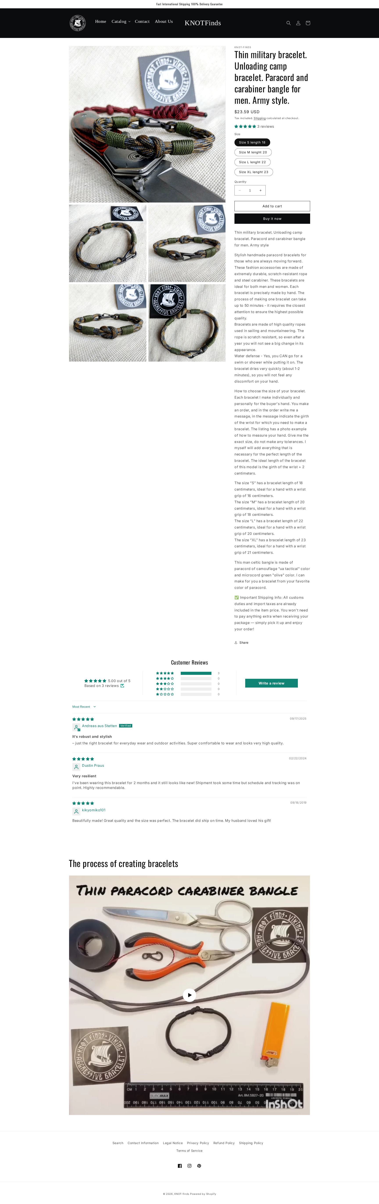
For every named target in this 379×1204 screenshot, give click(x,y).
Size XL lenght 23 (253, 172)
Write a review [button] (271, 683)
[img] (83, 719)
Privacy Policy (198, 1143)
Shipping (260, 118)
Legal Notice (173, 1143)
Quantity (240, 181)
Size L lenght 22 (252, 162)
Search (118, 1143)
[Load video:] (189, 995)
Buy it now (272, 219)
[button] (120, 21)
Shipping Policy (251, 1143)
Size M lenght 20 (253, 152)
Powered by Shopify (203, 1193)
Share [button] (244, 642)
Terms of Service (189, 1150)
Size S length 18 (252, 142)
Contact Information (143, 1143)
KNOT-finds (181, 1193)
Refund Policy (224, 1143)
